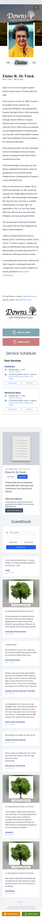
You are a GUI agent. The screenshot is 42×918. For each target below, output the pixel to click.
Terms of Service (27, 908)
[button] (21, 593)
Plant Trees (29, 383)
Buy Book (22, 477)
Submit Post (21, 547)
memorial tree (28, 296)
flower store (26, 299)
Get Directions (12, 383)
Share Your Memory (14, 510)
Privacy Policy (15, 908)
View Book (10, 477)
